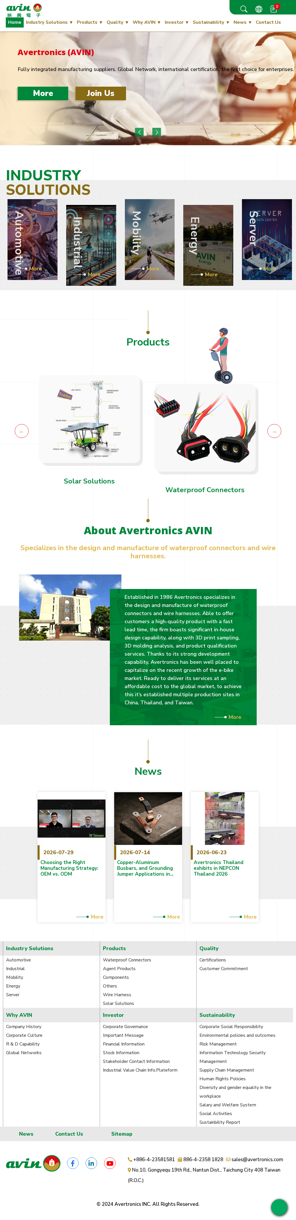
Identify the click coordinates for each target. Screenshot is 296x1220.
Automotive (18, 960)
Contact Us (268, 22)
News (240, 22)
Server (12, 995)
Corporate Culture (24, 1035)
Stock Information (121, 1053)
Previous (139, 132)
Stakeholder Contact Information (136, 1061)
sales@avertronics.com (257, 1159)
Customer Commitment (223, 969)
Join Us (91, 93)
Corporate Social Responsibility (231, 1026)
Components (116, 977)
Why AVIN (144, 22)
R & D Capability (23, 1044)
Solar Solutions (89, 481)
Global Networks (24, 1053)
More (40, 93)
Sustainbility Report (219, 1122)
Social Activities (215, 1113)
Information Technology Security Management (232, 1057)
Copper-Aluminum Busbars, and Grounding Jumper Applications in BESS (145, 868)
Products (87, 22)
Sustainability (208, 22)
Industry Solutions (47, 22)
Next (156, 132)
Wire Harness (117, 995)
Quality (115, 22)
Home (14, 22)
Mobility (14, 977)
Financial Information (124, 1044)
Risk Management (218, 1044)
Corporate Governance (125, 1026)
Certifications (212, 960)
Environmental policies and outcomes (237, 1035)
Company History (23, 1026)
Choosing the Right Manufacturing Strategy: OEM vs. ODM (69, 868)
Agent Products (119, 969)
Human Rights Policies (222, 1079)
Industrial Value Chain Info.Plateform (140, 1070)
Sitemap (121, 1133)
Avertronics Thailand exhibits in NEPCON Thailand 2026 (218, 868)
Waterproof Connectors (205, 490)
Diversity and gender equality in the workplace (235, 1091)
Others (110, 986)
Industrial (15, 969)
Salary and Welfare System (227, 1105)
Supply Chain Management (226, 1070)
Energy (13, 986)
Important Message (123, 1035)
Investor (174, 22)
